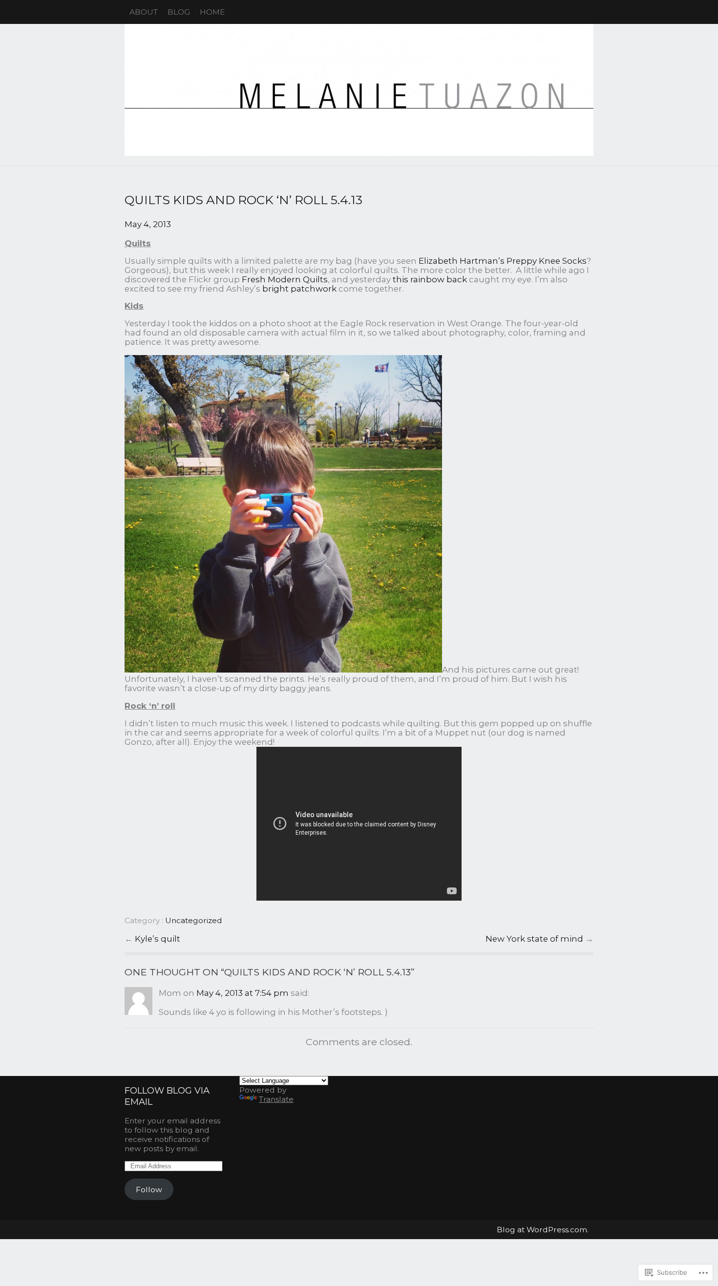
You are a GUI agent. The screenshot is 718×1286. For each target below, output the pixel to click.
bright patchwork (299, 289)
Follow (149, 1189)
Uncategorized (193, 920)
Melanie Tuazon (359, 90)
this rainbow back (430, 279)
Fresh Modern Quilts (285, 279)
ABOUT (143, 12)
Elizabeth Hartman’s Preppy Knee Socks (503, 261)
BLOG (179, 12)
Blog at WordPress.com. (543, 1229)
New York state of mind (535, 939)
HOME (212, 12)
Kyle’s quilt (157, 939)
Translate (276, 1099)
